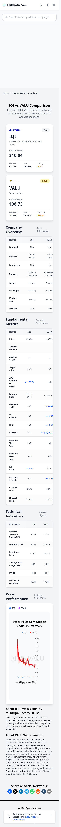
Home (6, 93)
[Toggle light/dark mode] (41, 5)
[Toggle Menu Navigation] (54, 5)
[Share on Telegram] (26, 791)
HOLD (40, 215)
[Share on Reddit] (38, 791)
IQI (12, 136)
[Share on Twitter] (15, 791)
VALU (15, 188)
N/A (40, 166)
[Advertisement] (30, 56)
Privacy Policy (29, 816)
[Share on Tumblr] (43, 791)
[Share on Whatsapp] (32, 791)
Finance (27, 166)
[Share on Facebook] (9, 791)
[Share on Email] (49, 791)
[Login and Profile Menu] (47, 5)
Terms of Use (19, 819)
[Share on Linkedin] (21, 791)
